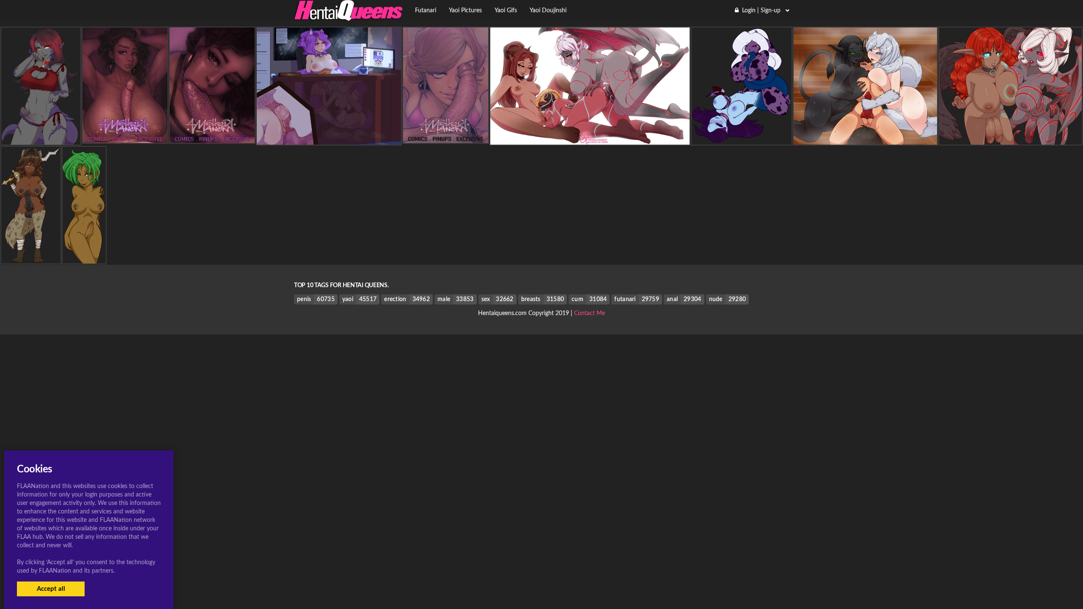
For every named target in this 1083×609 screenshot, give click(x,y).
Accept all (51, 589)
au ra (41, 137)
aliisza (590, 137)
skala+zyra (741, 137)
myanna (84, 256)
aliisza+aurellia (1010, 137)
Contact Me (589, 313)
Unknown (329, 137)
